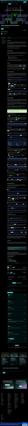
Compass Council (16, 400)
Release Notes (15, 406)
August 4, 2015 (10, 301)
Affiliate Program (2, 400)
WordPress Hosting (23, 401)
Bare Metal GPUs (9, 396)
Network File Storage (10, 407)
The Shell (3, 39)
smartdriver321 (11, 338)
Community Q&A (15, 395)
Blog (17, 0)
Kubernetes (9, 401)
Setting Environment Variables (11, 214)
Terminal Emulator (3, 38)
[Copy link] (26, 272)
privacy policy (14, 423)
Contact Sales (26, 0)
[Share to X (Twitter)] (22, 272)
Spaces (8, 405)
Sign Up (3, 364)
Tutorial (11, 272)
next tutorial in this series (9, 243)
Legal (1, 402)
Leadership (2, 395)
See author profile (24, 267)
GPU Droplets (9, 395)
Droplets (8, 400)
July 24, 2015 (10, 295)
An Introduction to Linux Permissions (12, 261)
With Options (9, 147)
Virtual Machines (22, 402)
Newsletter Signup (16, 402)
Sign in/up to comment (10, 292)
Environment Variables (4, 42)
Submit (4, 372)
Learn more (12, 364)
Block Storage (9, 406)
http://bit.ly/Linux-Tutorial (13, 321)
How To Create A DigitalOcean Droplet (11, 46)
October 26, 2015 (11, 307)
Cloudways (9, 412)
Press (1, 401)
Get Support (23, 0)
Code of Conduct (16, 407)
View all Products (9, 413)
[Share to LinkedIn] (24, 272)
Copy (25, 123)
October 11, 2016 (11, 326)
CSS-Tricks (15, 396)
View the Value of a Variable (11, 200)
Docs (19, 0)
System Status (2, 418)
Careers (20, 0)
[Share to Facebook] (23, 272)
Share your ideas (2, 419)
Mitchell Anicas (5, 33)
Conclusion (3, 43)
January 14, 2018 (11, 332)
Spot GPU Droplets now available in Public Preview (5, 0)
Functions (8, 402)
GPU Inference (22, 395)
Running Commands (4, 41)
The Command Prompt (4, 40)
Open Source (15, 401)
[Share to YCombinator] (25, 272)
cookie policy (13, 424)
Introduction (9, 40)
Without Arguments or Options (11, 113)
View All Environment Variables (11, 187)
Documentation (15, 405)
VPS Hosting (22, 396)
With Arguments (9, 127)
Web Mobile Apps (22, 400)
